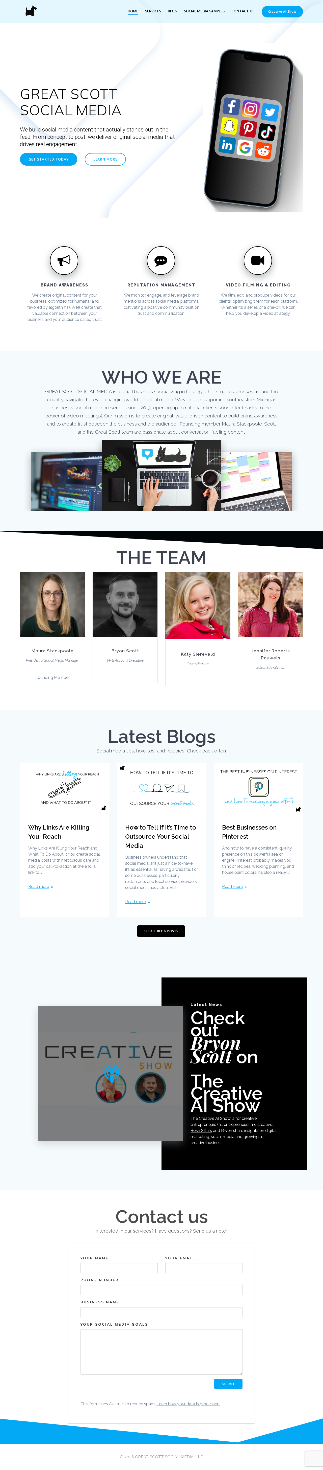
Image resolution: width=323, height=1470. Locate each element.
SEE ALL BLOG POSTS (161, 931)
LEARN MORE (105, 159)
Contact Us (242, 11)
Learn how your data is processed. (188, 1403)
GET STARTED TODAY (49, 159)
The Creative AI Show (211, 1118)
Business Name (99, 1302)
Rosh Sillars (201, 1130)
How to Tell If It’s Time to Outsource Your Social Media (160, 836)
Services (153, 11)
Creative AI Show (282, 11)
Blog (172, 11)
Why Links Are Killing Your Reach (58, 832)
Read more (38, 886)
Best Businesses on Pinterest (249, 832)
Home (133, 11)
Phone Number (99, 1280)
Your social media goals (114, 1324)
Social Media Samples (204, 11)
